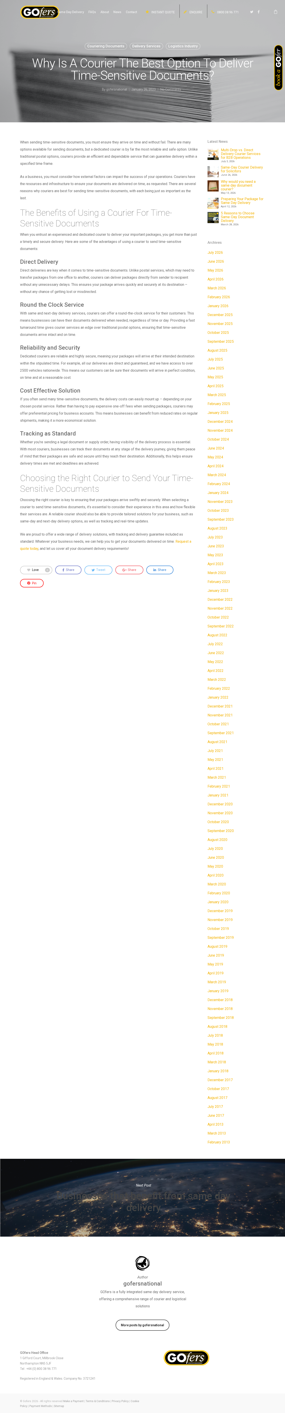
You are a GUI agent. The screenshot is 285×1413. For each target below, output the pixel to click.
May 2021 (215, 760)
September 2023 (221, 519)
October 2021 (218, 724)
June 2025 (216, 368)
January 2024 (218, 493)
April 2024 (216, 466)
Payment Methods (40, 1406)
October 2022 (218, 617)
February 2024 (219, 484)
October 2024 (218, 439)
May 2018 (215, 1044)
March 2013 (217, 1133)
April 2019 (216, 973)
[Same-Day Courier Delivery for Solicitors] (213, 171)
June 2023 (216, 546)
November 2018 (220, 1009)
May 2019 (215, 964)
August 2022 (217, 635)
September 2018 (221, 1018)
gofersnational (116, 89)
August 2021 (217, 742)
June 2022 (216, 653)
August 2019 (217, 946)
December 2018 (220, 1000)
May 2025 (215, 377)
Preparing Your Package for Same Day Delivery (242, 201)
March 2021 (217, 777)
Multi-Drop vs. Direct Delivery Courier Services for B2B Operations (241, 153)
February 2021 (219, 786)
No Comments (170, 89)
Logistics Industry (183, 46)
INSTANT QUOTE (163, 12)
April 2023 (216, 564)
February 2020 (219, 893)
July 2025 (215, 359)
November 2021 (220, 715)
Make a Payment (73, 1401)
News (117, 12)
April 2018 (216, 1053)
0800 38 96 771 (227, 12)
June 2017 (216, 1115)
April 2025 (216, 386)
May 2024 (215, 457)
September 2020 (221, 831)
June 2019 (216, 955)
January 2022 (218, 697)
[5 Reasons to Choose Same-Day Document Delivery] (213, 217)
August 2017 (217, 1098)
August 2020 (217, 840)
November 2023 (220, 502)
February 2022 (219, 688)
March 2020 (217, 884)
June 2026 (216, 261)
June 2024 (216, 448)
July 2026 (215, 252)
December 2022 (220, 599)
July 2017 (215, 1107)
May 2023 (215, 555)
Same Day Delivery (70, 12)
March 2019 (217, 982)
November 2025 (220, 324)
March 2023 (217, 573)
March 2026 (217, 288)
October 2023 (218, 510)
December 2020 (220, 804)
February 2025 (219, 404)
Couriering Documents (105, 46)
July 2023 (215, 537)
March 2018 (217, 1062)
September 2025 (221, 341)
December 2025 (220, 315)
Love (40, 569)
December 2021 (220, 706)
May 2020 (215, 866)
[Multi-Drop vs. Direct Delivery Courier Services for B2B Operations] (213, 154)
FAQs (92, 12)
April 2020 (216, 875)
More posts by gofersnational (142, 1325)
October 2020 (218, 822)
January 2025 (218, 413)
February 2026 (219, 297)
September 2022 (221, 626)
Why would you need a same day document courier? (238, 185)
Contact (131, 12)
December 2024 (220, 421)
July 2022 (215, 644)
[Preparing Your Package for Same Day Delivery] (213, 203)
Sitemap (59, 1406)
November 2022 (220, 608)
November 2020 (220, 813)
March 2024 (217, 475)
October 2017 (218, 1089)
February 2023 (219, 582)
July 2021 (215, 751)
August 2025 (217, 350)
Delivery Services (146, 46)
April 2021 (216, 768)
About (104, 12)
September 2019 (221, 937)
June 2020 (216, 857)
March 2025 (217, 395)
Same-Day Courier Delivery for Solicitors (242, 169)
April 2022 (216, 671)
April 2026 (216, 279)
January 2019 (218, 991)
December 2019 (220, 911)
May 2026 (215, 270)
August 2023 (217, 528)
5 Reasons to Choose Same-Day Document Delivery (237, 217)
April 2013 (216, 1124)
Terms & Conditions (98, 1401)
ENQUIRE (195, 12)
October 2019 (218, 929)
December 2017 (220, 1080)
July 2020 (215, 849)
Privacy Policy (120, 1401)
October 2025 (218, 333)
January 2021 (218, 795)
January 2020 (218, 902)
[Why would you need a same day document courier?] (213, 185)
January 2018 (218, 1071)
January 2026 (218, 306)
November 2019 (220, 920)
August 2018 (217, 1026)
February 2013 (219, 1142)
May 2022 (215, 662)
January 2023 (218, 591)
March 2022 (217, 679)
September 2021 (221, 733)
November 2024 (220, 430)
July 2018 (215, 1035)
